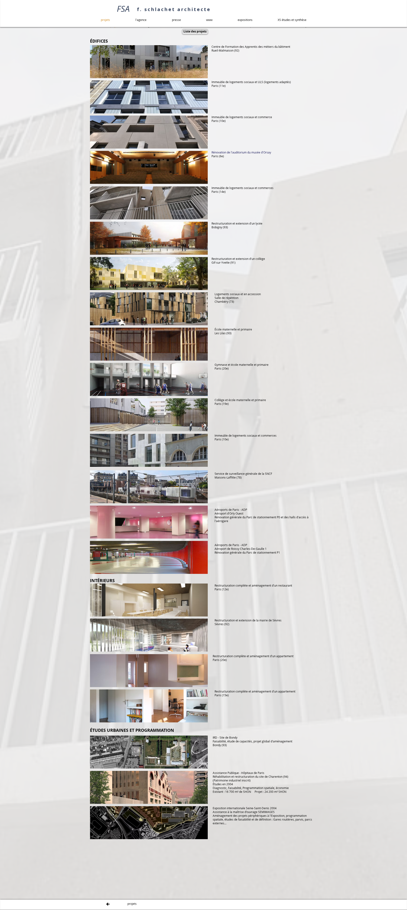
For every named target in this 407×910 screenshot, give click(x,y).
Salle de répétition (226, 298)
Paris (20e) (222, 368)
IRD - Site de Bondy (225, 737)
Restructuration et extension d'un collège (238, 259)
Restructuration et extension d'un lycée (237, 223)
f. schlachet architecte (174, 9)
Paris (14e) (219, 191)
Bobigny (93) (220, 227)
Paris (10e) (219, 121)
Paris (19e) (222, 404)
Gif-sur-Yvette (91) (224, 262)
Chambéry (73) (224, 301)
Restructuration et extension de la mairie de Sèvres (248, 620)
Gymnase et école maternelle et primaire (242, 364)
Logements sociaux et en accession (238, 294)
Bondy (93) (220, 745)
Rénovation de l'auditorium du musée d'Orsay (241, 152)
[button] (195, 31)
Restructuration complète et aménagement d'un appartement (253, 656)
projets (132, 904)
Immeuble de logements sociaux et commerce (242, 117)
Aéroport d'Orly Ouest (229, 513)
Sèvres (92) (222, 624)
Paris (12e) (222, 589)
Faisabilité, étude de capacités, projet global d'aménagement (252, 741)
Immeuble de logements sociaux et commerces (242, 188)
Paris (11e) (219, 86)
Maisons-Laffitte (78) (228, 477)
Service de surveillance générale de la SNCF (243, 473)
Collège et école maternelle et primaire (240, 400)
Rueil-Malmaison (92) (225, 50)
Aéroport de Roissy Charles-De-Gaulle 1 (241, 549)
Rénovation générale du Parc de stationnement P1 (247, 552)
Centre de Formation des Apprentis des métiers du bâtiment (251, 46)
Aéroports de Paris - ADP (231, 509)
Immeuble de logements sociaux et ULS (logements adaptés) (251, 82)
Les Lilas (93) (223, 333)
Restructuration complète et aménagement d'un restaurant (253, 585)
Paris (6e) (218, 156)
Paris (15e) (222, 695)
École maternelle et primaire (233, 329)
